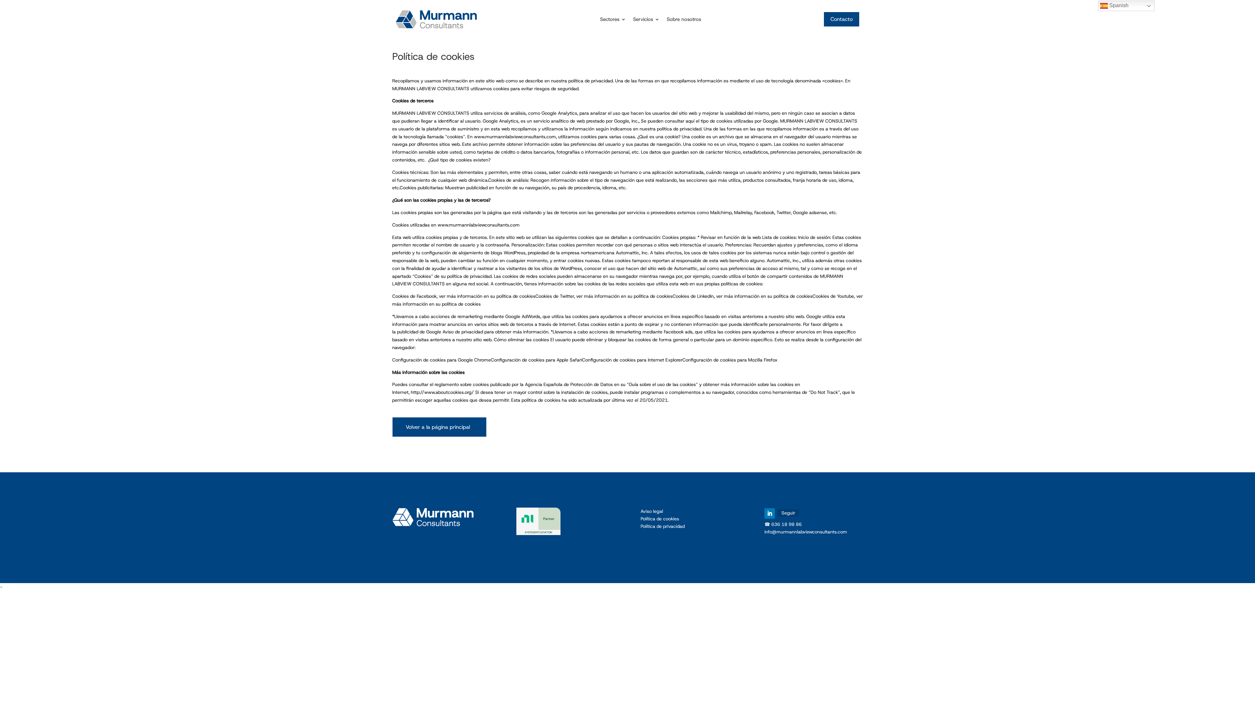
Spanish (1118, 5)
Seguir (788, 513)
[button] (1, 586)
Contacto (841, 19)
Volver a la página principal (438, 427)
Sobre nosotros (684, 20)
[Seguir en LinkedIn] (769, 513)
